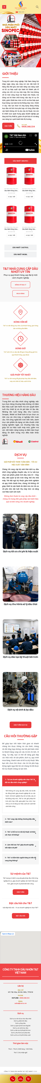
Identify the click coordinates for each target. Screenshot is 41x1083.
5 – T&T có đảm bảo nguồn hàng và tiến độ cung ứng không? (20, 859)
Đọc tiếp (12, 196)
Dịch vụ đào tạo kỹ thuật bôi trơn (20, 656)
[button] (37, 7)
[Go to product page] (11, 175)
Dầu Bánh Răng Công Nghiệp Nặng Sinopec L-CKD (17, 188)
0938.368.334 (24, 998)
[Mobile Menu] (4, 7)
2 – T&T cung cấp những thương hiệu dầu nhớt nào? (20, 820)
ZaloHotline (20, 1078)
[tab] (20, 161)
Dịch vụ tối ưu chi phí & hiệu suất (20, 551)
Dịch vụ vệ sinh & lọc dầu (21, 709)
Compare (15, 169)
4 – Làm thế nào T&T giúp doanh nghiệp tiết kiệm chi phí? (19, 846)
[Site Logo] (21, 6)
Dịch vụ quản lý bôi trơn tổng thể (20, 1025)
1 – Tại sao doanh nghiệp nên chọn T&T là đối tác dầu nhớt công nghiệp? (20, 780)
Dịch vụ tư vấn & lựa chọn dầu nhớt (20, 1018)
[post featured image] (20, 531)
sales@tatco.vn (21, 1003)
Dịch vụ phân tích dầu (20, 1021)
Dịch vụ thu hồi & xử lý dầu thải (20, 604)
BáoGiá (28, 1078)
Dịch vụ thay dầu (20, 1023)
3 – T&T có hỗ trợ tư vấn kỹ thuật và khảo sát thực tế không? (20, 833)
